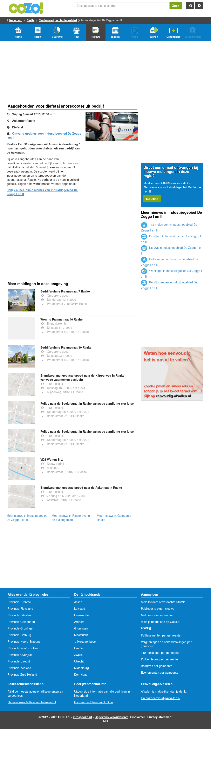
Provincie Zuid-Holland (22, 674)
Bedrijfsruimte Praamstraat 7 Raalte (65, 291)
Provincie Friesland (20, 615)
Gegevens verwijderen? (111, 717)
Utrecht (79, 661)
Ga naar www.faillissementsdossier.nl (32, 702)
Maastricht (81, 635)
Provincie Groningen (21, 628)
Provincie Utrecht (19, 661)
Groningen (81, 628)
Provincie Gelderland (21, 622)
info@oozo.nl (82, 717)
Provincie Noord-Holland (23, 648)
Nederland (15, 20)
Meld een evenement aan (157, 615)
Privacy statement (159, 717)
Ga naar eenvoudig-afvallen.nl (160, 698)
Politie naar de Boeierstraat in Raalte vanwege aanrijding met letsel (87, 403)
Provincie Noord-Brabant (24, 641)
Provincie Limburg (19, 635)
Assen (78, 602)
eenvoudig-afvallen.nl (173, 395)
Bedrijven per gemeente (156, 666)
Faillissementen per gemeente (161, 635)
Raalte (30, 20)
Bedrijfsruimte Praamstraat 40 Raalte (65, 347)
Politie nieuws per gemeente (159, 659)
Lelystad (79, 608)
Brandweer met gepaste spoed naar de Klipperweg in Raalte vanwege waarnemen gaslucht (82, 377)
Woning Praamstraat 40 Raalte (61, 319)
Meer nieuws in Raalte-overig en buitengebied (71, 517)
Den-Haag (81, 674)
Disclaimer (137, 717)
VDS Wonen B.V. (51, 459)
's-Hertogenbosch (85, 641)
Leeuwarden (82, 615)
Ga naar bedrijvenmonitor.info (93, 702)
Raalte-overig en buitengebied (58, 20)
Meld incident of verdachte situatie (163, 602)
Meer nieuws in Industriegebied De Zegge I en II (27, 517)
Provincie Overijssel (20, 655)
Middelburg (81, 668)
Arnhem (79, 622)
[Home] (26, 8)
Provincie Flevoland (20, 608)
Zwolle (78, 655)
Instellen (152, 199)
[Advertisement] (72, 231)
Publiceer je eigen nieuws (157, 608)
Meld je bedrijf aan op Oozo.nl (160, 622)
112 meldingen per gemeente (160, 653)
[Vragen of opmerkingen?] (199, 5)
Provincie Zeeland (19, 668)
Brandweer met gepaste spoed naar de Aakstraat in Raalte (81, 487)
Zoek (175, 6)
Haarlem (79, 648)
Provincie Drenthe (19, 602)
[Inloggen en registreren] (190, 5)
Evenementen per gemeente (159, 672)
